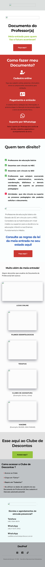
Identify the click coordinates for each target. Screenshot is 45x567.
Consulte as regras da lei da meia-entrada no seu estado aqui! (23, 240)
